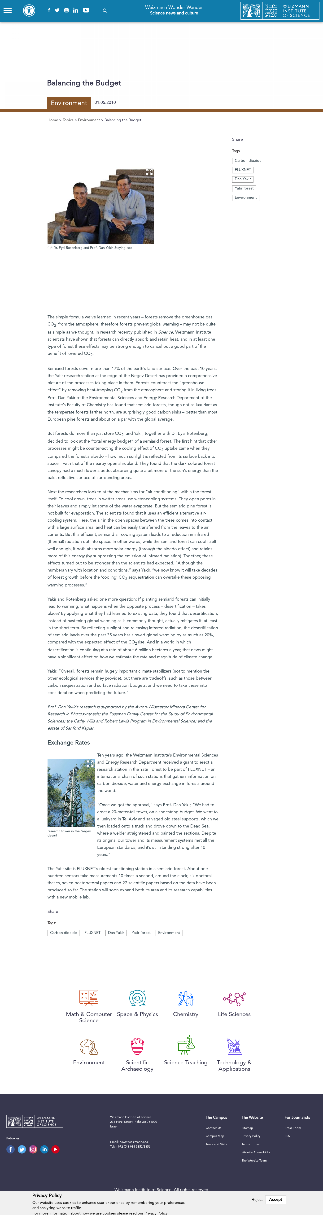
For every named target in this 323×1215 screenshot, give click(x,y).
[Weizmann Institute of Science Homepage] (279, 11)
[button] (105, 10)
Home (53, 120)
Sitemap (247, 1128)
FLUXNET (243, 170)
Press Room (293, 1128)
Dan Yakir (243, 179)
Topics (68, 120)
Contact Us (213, 1128)
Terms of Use (250, 1144)
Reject (257, 1199)
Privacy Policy (251, 1136)
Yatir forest (244, 188)
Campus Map (215, 1136)
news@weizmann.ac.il (134, 1142)
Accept (275, 1199)
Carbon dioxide (248, 161)
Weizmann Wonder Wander (174, 10)
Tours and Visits (216, 1144)
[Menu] (8, 10)
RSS (287, 1136)
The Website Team (254, 1160)
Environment (89, 120)
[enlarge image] (149, 171)
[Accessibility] (29, 10)
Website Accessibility (256, 1152)
